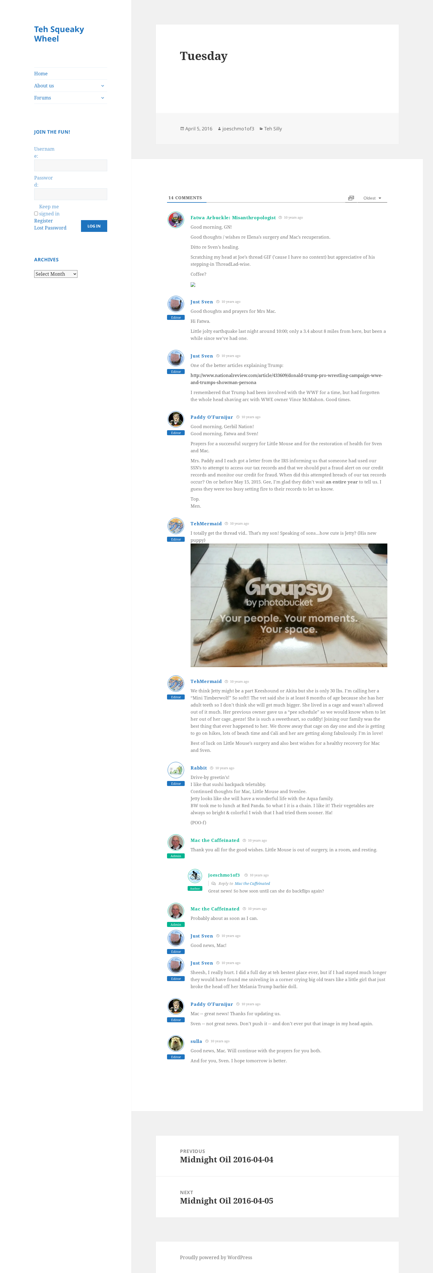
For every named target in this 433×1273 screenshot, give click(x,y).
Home (41, 73)
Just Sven (202, 302)
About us (44, 85)
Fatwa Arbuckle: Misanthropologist (233, 217)
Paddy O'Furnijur (212, 417)
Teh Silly (273, 128)
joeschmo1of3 (238, 128)
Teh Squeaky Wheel (59, 34)
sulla (196, 1041)
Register (43, 220)
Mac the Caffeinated (215, 840)
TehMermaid (206, 523)
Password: (43, 181)
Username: (44, 152)
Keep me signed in (49, 210)
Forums (42, 97)
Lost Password (50, 228)
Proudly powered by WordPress (216, 1257)
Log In (94, 226)
